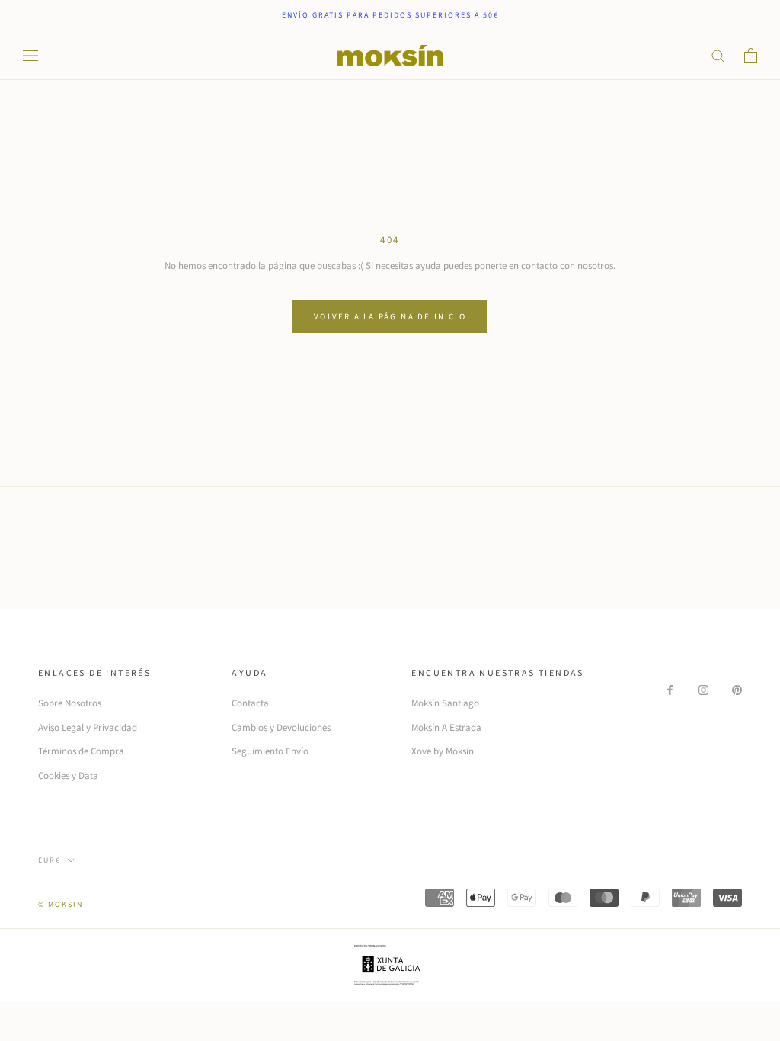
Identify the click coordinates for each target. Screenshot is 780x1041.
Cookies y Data (68, 776)
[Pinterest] (737, 689)
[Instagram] (703, 689)
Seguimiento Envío (270, 751)
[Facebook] (670, 689)
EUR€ (49, 860)
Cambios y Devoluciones (281, 728)
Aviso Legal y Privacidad (87, 728)
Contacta (250, 703)
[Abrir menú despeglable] (30, 55)
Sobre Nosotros (69, 703)
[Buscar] (718, 55)
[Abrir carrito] (750, 55)
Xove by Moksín (442, 751)
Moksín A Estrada (446, 728)
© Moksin (60, 904)
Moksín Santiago (445, 703)
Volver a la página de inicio (390, 316)
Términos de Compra (81, 751)
